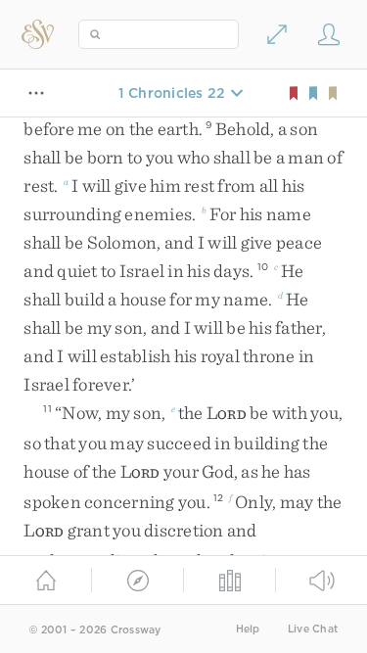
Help (248, 629)
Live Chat (313, 629)
